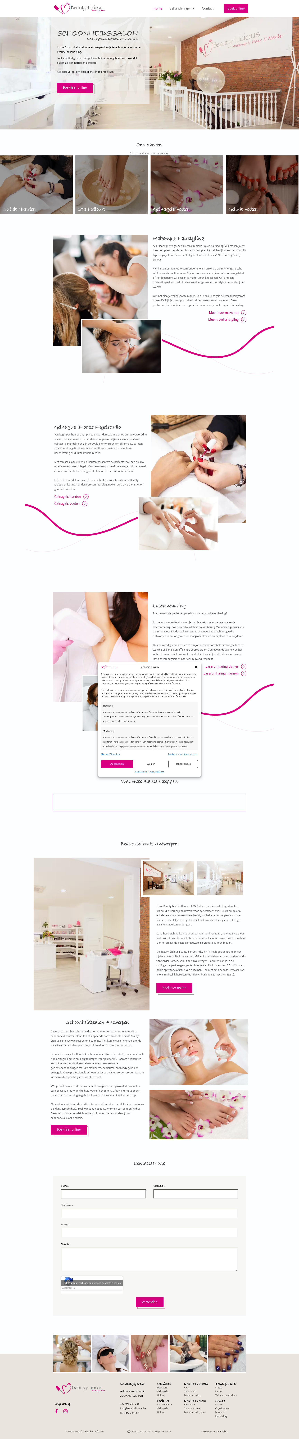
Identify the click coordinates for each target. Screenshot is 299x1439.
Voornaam (159, 1186)
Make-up (220, 1412)
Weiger (151, 763)
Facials (219, 1404)
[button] (196, 667)
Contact (208, 8)
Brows (218, 1387)
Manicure (162, 1387)
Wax (186, 1387)
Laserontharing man (195, 1412)
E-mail (65, 1224)
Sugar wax (190, 1391)
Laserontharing (192, 1395)
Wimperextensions (226, 1395)
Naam (65, 1186)
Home (157, 8)
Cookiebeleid (141, 772)
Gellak (160, 1395)
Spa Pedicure (164, 1404)
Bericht (65, 1244)
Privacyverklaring (156, 772)
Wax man (189, 1404)
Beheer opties (183, 763)
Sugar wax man (192, 1408)
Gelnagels (162, 1391)
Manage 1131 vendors (110, 754)
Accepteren (117, 763)
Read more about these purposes (183, 754)
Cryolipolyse (222, 1408)
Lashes (219, 1391)
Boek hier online (75, 87)
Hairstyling (221, 1416)
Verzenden (149, 1302)
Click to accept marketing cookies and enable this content (91, 1283)
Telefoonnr (67, 1205)
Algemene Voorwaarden (214, 1431)
